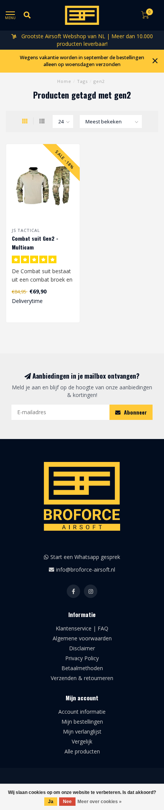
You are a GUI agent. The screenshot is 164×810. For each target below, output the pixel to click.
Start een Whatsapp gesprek (85, 557)
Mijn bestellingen (82, 721)
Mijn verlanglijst (82, 731)
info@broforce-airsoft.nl (85, 569)
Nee (67, 801)
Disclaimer (82, 648)
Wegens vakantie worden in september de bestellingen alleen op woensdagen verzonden (82, 61)
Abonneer (134, 412)
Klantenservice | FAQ (82, 628)
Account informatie (82, 711)
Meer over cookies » (99, 801)
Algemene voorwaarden (82, 638)
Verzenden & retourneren (82, 678)
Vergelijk (82, 741)
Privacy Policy (82, 658)
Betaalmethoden (82, 668)
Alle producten (82, 751)
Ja (50, 801)
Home (64, 81)
